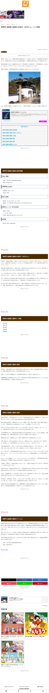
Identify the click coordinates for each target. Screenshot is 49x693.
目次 (22, 126)
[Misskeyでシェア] (41, 463)
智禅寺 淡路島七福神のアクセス (9, 144)
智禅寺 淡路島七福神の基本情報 (9, 129)
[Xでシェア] (8, 463)
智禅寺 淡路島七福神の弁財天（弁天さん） (12, 132)
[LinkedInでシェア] (24, 470)
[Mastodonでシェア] (19, 463)
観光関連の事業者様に (24, 688)
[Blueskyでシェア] (30, 463)
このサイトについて (8, 686)
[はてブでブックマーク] (19, 466)
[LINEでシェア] (41, 466)
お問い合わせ (40, 686)
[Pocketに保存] (30, 466)
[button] (35, 470)
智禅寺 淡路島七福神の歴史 (8, 138)
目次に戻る (5, 249)
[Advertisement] (24, 39)
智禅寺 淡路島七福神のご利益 (9, 135)
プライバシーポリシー (24, 686)
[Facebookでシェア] (8, 466)
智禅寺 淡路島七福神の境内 (8, 141)
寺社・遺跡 (4, 51)
